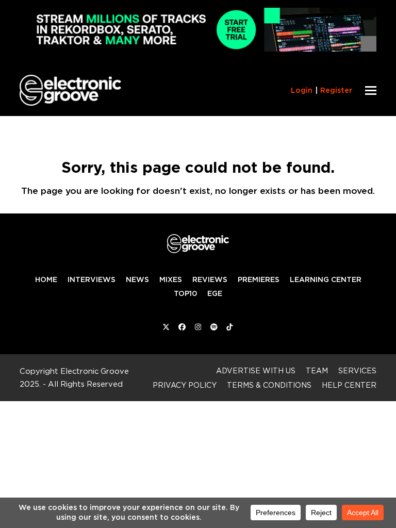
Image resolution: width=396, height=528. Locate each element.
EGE (214, 293)
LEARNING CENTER (325, 279)
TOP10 (185, 293)
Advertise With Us (255, 370)
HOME (46, 279)
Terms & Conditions (269, 385)
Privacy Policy (185, 385)
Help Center (349, 385)
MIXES (170, 279)
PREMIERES (258, 279)
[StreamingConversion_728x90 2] (198, 49)
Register (336, 90)
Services (357, 370)
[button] (370, 90)
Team (317, 370)
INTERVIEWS (92, 279)
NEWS (137, 279)
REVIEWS (209, 279)
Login (301, 90)
